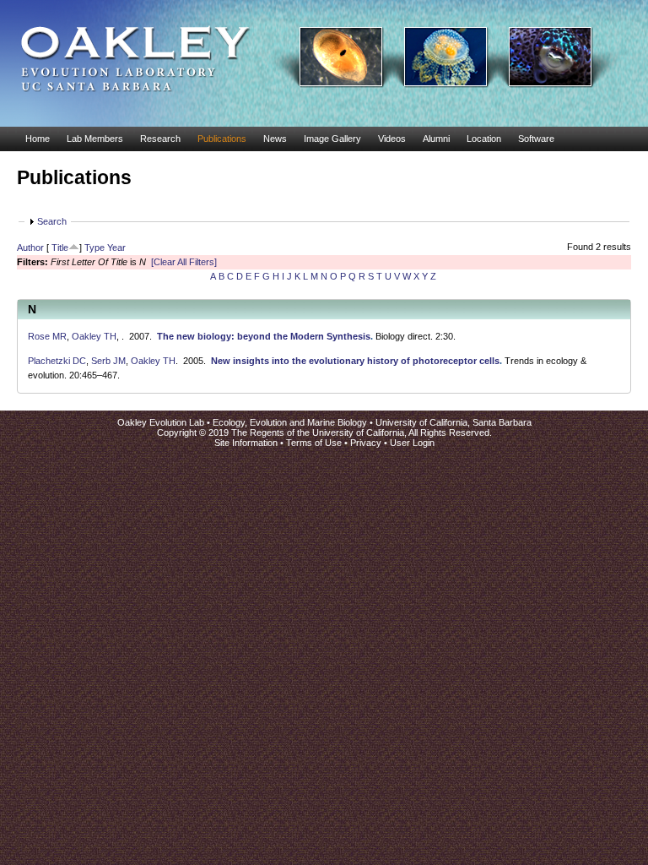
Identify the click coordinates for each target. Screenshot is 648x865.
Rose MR (47, 336)
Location (484, 138)
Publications (221, 138)
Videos (392, 138)
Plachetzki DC (57, 361)
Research (160, 138)
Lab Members (95, 138)
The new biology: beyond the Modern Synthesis (263, 336)
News (275, 138)
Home (37, 138)
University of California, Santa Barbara (453, 422)
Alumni (436, 138)
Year (116, 247)
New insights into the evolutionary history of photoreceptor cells (355, 361)
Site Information (246, 443)
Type (94, 247)
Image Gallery (332, 138)
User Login (412, 443)
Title (59, 247)
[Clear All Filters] (184, 262)
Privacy (365, 443)
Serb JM (108, 361)
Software (536, 138)
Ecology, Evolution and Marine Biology (290, 422)
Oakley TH (94, 336)
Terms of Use (314, 443)
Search (52, 221)
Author (30, 247)
